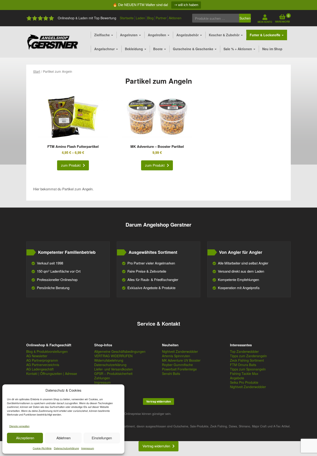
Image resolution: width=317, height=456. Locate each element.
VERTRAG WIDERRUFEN (113, 356)
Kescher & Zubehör (224, 35)
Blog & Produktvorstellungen (47, 351)
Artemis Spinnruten (176, 356)
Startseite (127, 18)
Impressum (87, 448)
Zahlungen (102, 378)
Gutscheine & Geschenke (193, 48)
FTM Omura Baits (243, 364)
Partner (161, 18)
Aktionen (175, 18)
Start (36, 71)
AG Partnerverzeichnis (42, 364)
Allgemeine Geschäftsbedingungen (120, 351)
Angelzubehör (188, 35)
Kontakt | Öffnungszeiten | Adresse (51, 373)
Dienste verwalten (19, 426)
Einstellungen (102, 437)
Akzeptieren (25, 437)
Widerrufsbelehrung (108, 360)
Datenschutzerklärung (66, 448)
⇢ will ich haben (186, 5)
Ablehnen (63, 437)
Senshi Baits (171, 373)
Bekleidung (134, 48)
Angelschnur (105, 48)
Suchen (245, 18)
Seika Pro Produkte (244, 382)
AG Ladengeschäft (40, 369)
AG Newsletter (36, 356)
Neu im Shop (272, 48)
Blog (150, 18)
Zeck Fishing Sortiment (247, 360)
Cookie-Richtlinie (42, 448)
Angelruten (129, 35)
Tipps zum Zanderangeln (248, 356)
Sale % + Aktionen (238, 48)
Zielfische (102, 35)
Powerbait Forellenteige (179, 369)
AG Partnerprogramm (42, 360)
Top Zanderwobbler (244, 351)
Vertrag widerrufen (158, 401)
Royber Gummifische (177, 364)
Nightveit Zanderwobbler (180, 351)
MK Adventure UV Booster (181, 360)
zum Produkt (71, 165)
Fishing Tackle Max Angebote (244, 375)
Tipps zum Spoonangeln (248, 369)
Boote (158, 48)
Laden (140, 18)
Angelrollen (157, 35)
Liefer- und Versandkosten (113, 369)
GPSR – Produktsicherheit (113, 373)
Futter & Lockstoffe (265, 35)
